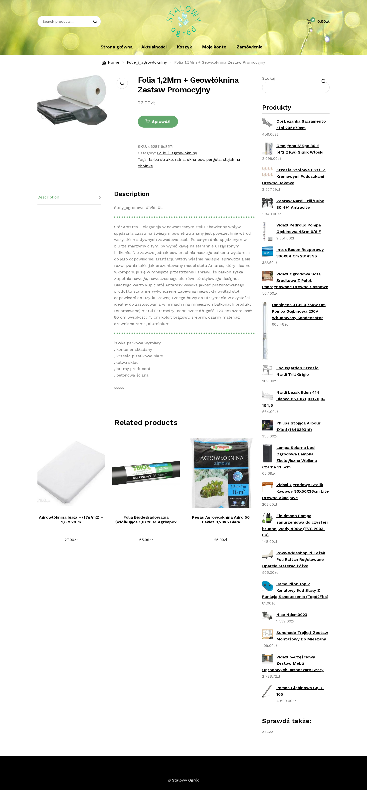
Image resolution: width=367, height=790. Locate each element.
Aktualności (154, 46)
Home (113, 62)
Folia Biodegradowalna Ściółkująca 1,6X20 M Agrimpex (146, 519)
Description (48, 197)
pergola (213, 159)
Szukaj (268, 78)
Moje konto (214, 46)
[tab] (69, 197)
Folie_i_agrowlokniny (147, 62)
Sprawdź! (161, 121)
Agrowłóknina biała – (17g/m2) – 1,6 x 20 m (71, 519)
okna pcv (195, 159)
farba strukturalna (167, 159)
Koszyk (184, 46)
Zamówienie (249, 46)
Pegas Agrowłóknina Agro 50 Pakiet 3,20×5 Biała (221, 519)
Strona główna (117, 46)
